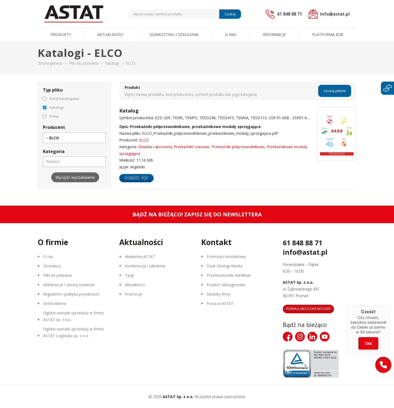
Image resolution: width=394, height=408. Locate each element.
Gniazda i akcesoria (155, 146)
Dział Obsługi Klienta (225, 265)
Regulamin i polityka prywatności (71, 294)
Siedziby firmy (219, 294)
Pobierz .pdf (136, 178)
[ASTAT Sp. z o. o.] (73, 14)
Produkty (61, 34)
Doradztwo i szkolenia (174, 34)
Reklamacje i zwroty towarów (69, 284)
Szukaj (230, 14)
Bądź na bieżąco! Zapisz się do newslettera (197, 214)
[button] (383, 365)
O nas (230, 34)
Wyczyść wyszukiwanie (75, 177)
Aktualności (110, 34)
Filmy (54, 116)
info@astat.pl (305, 252)
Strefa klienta (54, 303)
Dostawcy (52, 265)
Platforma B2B (327, 34)
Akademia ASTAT (140, 256)
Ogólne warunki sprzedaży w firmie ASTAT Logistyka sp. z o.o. (73, 332)
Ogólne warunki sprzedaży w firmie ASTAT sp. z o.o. (73, 316)
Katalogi (112, 63)
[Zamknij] (390, 305)
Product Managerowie (226, 284)
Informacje (274, 34)
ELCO (144, 140)
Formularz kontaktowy (226, 256)
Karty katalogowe (64, 98)
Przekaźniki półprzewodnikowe (238, 146)
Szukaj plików (335, 90)
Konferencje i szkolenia (145, 265)
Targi (129, 275)
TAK (368, 343)
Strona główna (50, 63)
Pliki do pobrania (83, 63)
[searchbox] (63, 137)
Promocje (133, 294)
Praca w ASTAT (220, 303)
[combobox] (74, 138)
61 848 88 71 (302, 242)
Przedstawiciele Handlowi (229, 275)
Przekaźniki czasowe (191, 146)
